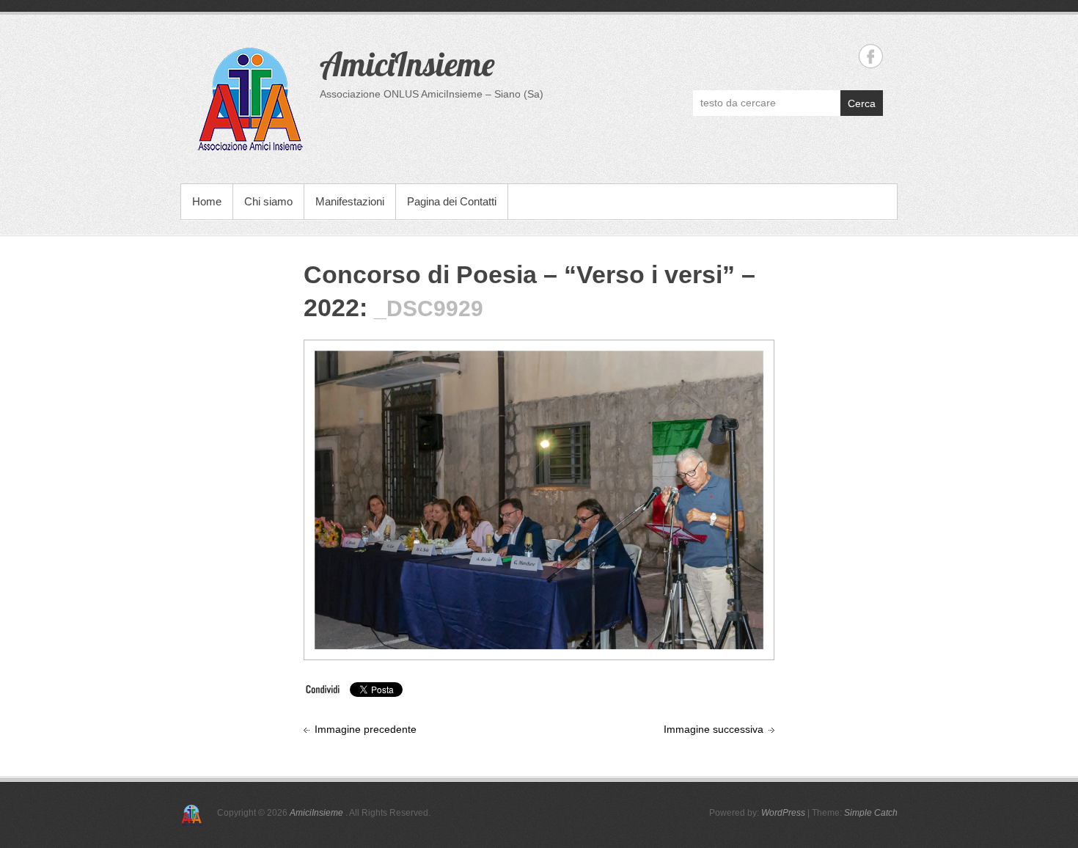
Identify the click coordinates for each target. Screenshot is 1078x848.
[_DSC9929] (539, 352)
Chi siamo (268, 201)
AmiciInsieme (407, 63)
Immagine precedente (366, 729)
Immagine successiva (713, 729)
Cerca (862, 103)
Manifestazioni (349, 201)
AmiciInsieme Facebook (871, 56)
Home (206, 201)
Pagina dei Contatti (451, 201)
